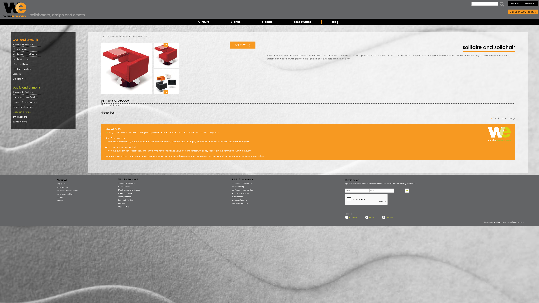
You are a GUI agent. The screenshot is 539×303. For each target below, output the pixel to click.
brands (235, 22)
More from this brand (111, 105)
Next (166, 92)
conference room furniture (24, 97)
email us (240, 155)
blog (335, 22)
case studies (302, 22)
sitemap (60, 200)
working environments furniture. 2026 (509, 222)
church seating (20, 116)
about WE (515, 3)
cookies (60, 197)
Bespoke (17, 73)
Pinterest (389, 217)
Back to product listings (504, 118)
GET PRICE (240, 45)
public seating (19, 121)
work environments (25, 39)
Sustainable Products (23, 44)
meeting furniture (20, 59)
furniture (203, 22)
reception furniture (132, 36)
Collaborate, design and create (57, 14)
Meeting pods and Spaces (24, 54)
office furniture (19, 49)
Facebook (353, 217)
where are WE (62, 187)
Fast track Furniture (22, 68)
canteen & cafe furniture (24, 102)
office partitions (19, 64)
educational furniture (22, 106)
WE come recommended (67, 190)
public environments (111, 36)
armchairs (147, 36)
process (266, 22)
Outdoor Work (19, 78)
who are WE (61, 184)
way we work (218, 155)
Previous (166, 45)
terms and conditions (65, 194)
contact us (529, 3)
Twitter (371, 217)
